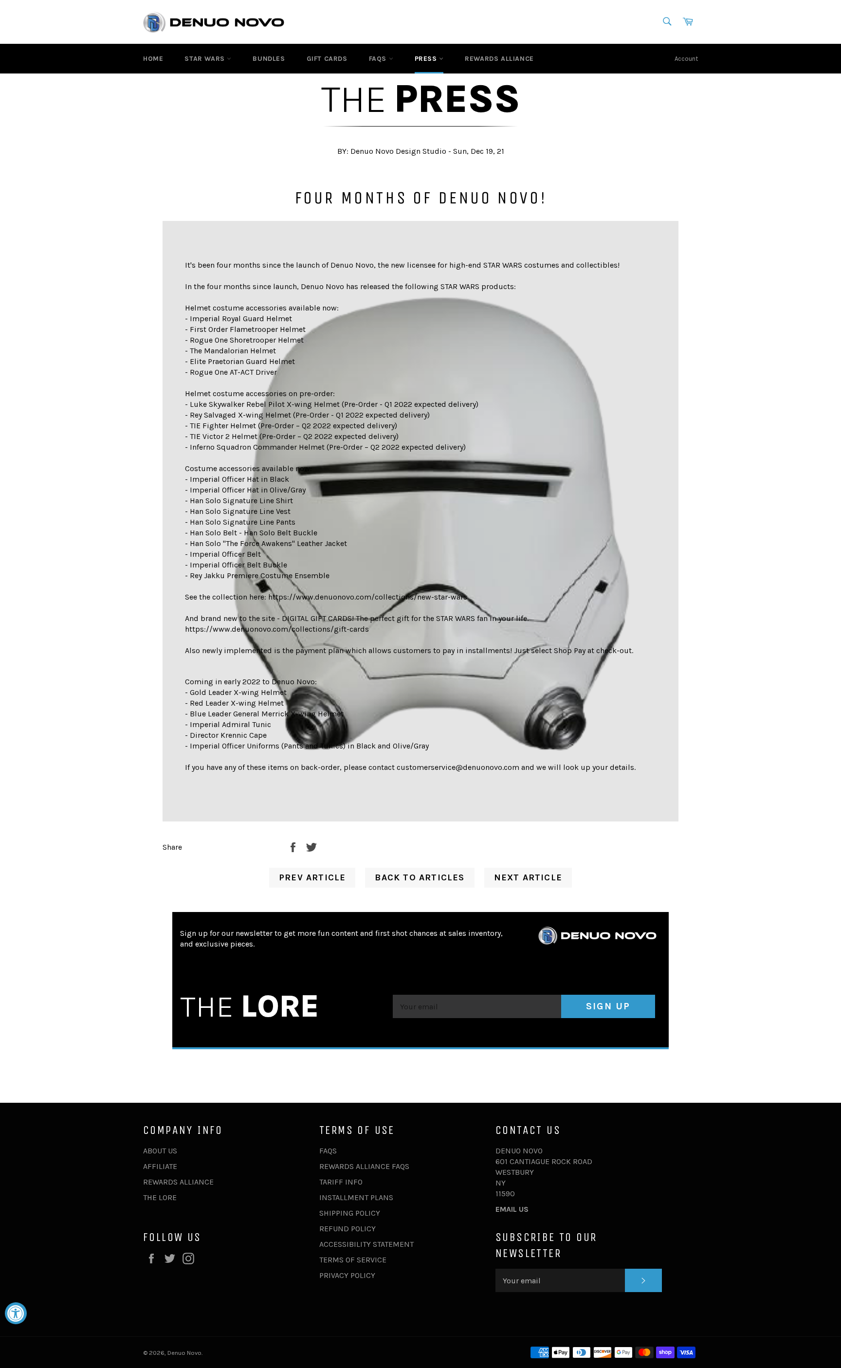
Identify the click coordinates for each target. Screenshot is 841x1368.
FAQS (379, 59)
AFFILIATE (160, 1166)
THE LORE (160, 1197)
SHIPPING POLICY (349, 1213)
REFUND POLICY (347, 1228)
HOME (153, 59)
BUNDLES (269, 59)
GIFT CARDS (327, 59)
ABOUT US (160, 1150)
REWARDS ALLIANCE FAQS (364, 1166)
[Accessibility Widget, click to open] (16, 1313)
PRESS (427, 59)
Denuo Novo (184, 1352)
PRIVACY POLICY (347, 1275)
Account (686, 58)
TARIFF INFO (341, 1181)
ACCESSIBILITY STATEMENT (366, 1244)
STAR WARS (205, 59)
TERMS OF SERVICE (352, 1259)
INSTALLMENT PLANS (356, 1197)
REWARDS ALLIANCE (499, 59)
